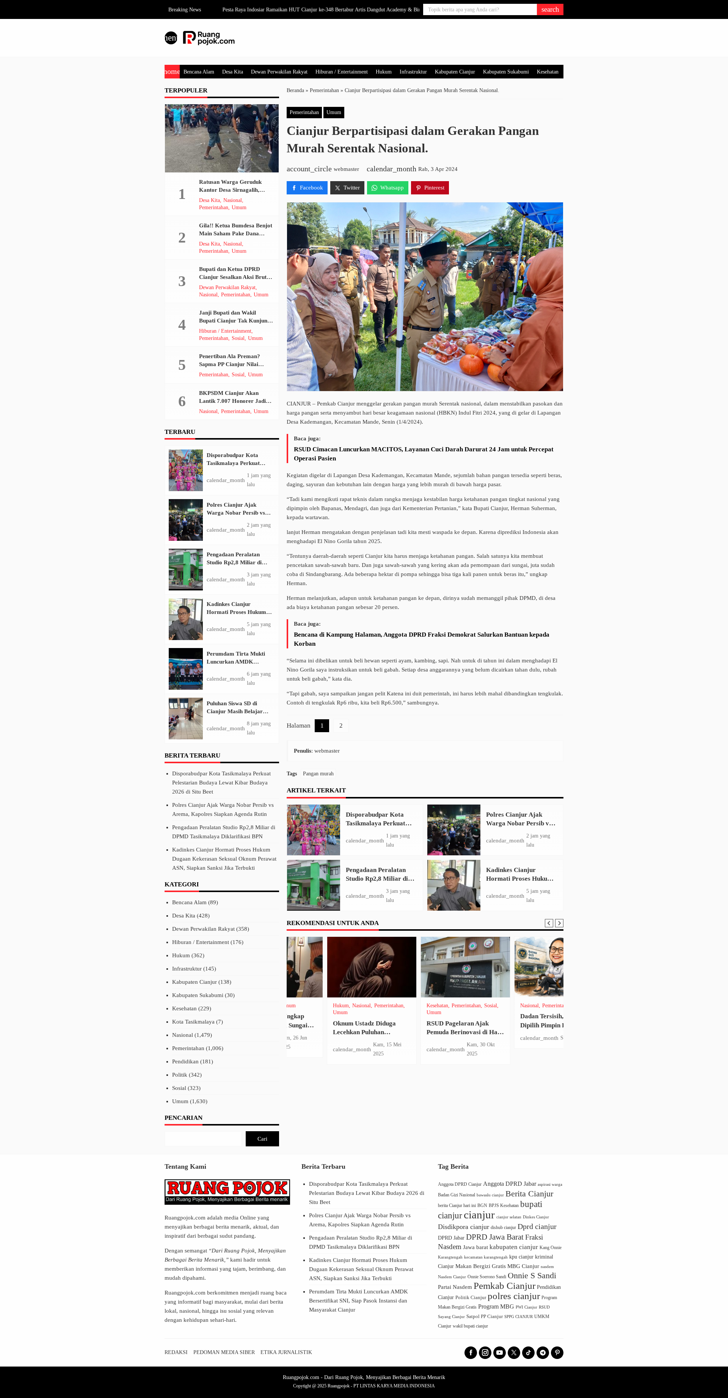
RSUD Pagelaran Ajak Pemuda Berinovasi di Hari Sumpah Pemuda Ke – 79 (331, 1032)
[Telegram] (543, 1352)
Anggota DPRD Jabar (509, 1183)
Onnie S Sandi (532, 1275)
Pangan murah (318, 773)
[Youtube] (499, 1352)
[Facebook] (470, 1352)
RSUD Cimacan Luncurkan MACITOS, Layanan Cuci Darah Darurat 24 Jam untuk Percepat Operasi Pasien (424, 454)
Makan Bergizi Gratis (480, 1266)
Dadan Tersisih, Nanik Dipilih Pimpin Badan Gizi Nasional (422, 1025)
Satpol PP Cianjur (484, 1316)
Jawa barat (475, 1247)
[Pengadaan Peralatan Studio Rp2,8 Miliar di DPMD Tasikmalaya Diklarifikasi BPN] (313, 885)
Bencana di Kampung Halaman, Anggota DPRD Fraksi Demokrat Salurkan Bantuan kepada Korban (421, 639)
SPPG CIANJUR (518, 1316)
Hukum (384, 72)
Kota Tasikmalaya (193, 1022)
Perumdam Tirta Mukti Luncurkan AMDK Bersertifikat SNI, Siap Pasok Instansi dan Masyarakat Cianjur (358, 1300)
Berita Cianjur (529, 1193)
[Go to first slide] (559, 923)
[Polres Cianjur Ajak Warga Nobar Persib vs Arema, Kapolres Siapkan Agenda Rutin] (453, 830)
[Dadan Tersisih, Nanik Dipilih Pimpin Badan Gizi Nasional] (425, 967)
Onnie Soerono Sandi (487, 1276)
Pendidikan (524, 1005)
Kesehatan (548, 72)
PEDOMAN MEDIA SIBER (224, 1352)
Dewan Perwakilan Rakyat (279, 72)
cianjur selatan (508, 1217)
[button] (550, 9)
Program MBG (496, 1306)
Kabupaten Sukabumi (506, 72)
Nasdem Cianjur (452, 1276)
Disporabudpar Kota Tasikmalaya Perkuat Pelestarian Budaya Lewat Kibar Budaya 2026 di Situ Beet (221, 782)
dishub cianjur (503, 1227)
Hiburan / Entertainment (341, 72)
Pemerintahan (304, 112)
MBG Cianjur (523, 1266)
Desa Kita (232, 72)
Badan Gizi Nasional (456, 1195)
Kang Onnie (551, 1247)
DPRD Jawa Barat (495, 1237)
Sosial (356, 1005)
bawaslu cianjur (490, 1195)
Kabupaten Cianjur (455, 72)
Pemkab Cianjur (504, 1286)
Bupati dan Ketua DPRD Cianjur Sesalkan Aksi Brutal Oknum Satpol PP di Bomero (235, 277)
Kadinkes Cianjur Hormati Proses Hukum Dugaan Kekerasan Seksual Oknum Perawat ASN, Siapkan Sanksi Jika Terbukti (224, 859)
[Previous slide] (549, 923)
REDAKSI (176, 1352)
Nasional (395, 1005)
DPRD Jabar (451, 1238)
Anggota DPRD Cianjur (460, 1184)
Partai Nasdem (455, 1287)
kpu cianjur (521, 1257)
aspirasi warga (550, 1184)
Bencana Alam (199, 72)
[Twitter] (514, 1352)
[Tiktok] (528, 1352)
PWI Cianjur (526, 1307)
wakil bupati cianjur (470, 1326)
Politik (179, 1075)
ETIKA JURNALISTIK (286, 1352)
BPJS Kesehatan (504, 1205)
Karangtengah (450, 1257)
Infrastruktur (413, 72)
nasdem (547, 1266)
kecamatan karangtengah (486, 1257)
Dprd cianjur (537, 1226)
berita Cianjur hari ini (457, 1205)
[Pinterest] (557, 1352)
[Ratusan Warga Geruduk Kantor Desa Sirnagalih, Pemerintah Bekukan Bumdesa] (222, 138)
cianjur (479, 1215)
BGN (482, 1205)
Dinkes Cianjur (536, 1217)
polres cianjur (514, 1295)
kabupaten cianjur (514, 1247)
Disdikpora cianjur (463, 1226)
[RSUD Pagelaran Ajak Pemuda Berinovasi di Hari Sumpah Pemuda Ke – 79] (331, 967)
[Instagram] (485, 1352)
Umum (333, 112)
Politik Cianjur (470, 1297)
